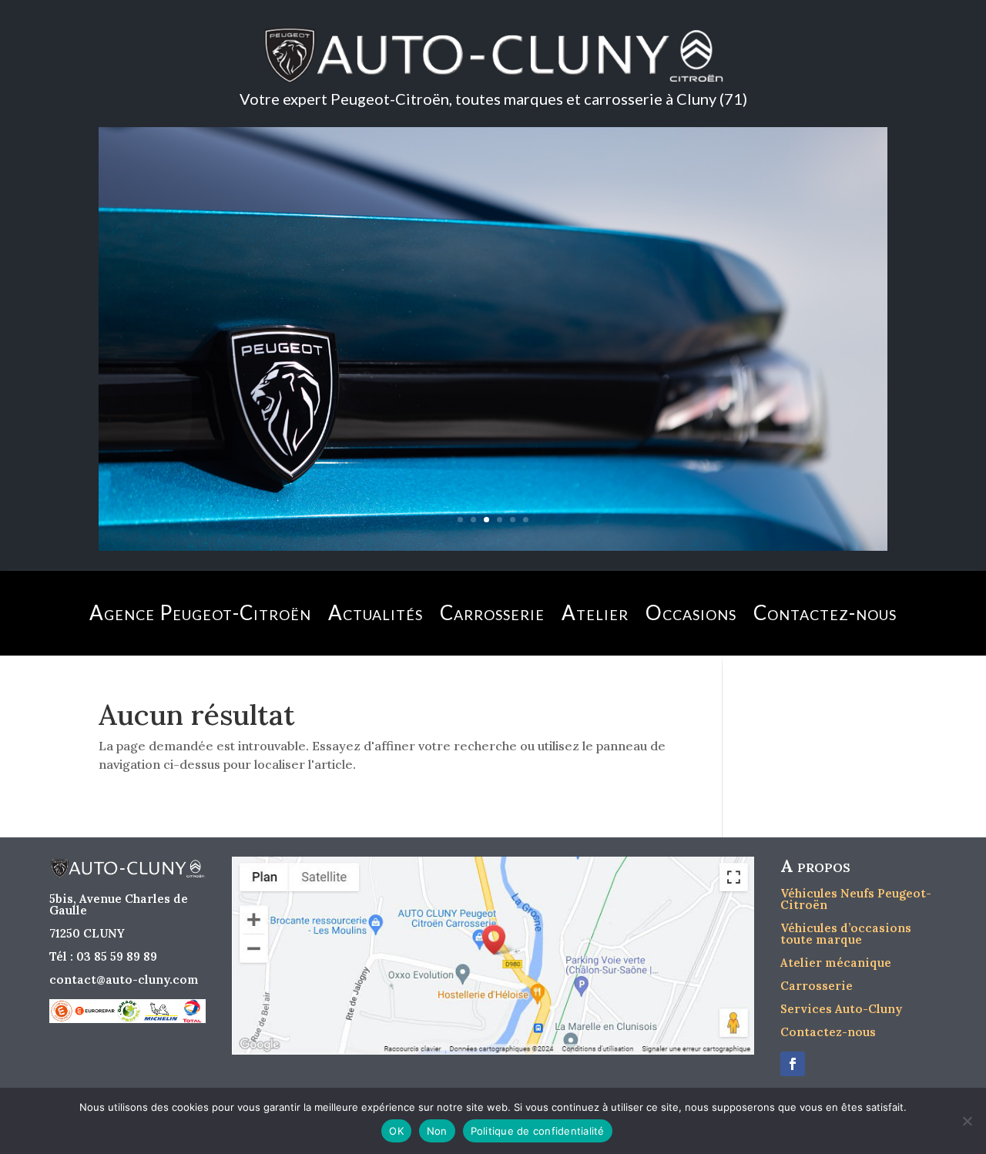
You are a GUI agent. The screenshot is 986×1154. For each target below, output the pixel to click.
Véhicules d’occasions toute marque (845, 934)
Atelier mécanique (835, 962)
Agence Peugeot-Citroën (200, 612)
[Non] (966, 1121)
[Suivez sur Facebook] (792, 1064)
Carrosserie (492, 612)
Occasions (691, 612)
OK (396, 1131)
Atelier (595, 612)
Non (437, 1131)
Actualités (375, 612)
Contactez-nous (825, 612)
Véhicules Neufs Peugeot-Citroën (855, 899)
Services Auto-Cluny (841, 1008)
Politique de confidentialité (538, 1131)
